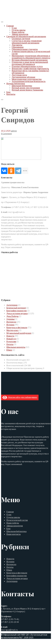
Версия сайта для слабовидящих (22, 397)
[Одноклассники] (11, 171)
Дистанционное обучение (23, 77)
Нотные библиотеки (15, 83)
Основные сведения (21, 38)
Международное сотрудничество (27, 79)
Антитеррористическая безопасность (28, 81)
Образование (18, 47)
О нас (14, 27)
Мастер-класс (12, 330)
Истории (10, 324)
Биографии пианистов (16, 310)
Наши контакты (13, 534)
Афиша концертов (20, 34)
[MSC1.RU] (14, 18)
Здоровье (10, 319)
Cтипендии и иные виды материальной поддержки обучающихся (30, 63)
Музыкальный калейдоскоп (18, 333)
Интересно (11, 321)
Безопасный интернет (16, 307)
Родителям (11, 341)
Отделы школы (18, 30)
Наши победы (18, 32)
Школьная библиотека (22, 85)
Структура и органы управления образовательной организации (26, 41)
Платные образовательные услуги (27, 66)
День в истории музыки (17, 313)
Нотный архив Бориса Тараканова (27, 89)
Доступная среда (19, 74)
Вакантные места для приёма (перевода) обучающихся (30, 71)
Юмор (9, 350)
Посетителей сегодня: (16, 359)
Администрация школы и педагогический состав (31, 52)
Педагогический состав (17, 520)
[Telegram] (18, 171)
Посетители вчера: (14, 362)
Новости (10, 336)
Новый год (11, 338)
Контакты (10, 94)
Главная (10, 25)
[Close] (2, 99)
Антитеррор (11, 305)
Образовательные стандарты (25, 49)
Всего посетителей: (15, 365)
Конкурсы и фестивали (16, 327)
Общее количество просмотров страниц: (24, 368)
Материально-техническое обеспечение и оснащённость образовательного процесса (31, 56)
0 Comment (6, 133)
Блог (8, 92)
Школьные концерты (15, 347)
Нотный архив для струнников (26, 87)
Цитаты (9, 344)
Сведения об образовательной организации (26, 36)
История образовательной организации (30, 59)
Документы (17, 45)
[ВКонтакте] (4, 171)
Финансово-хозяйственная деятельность (30, 68)
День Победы (12, 316)
